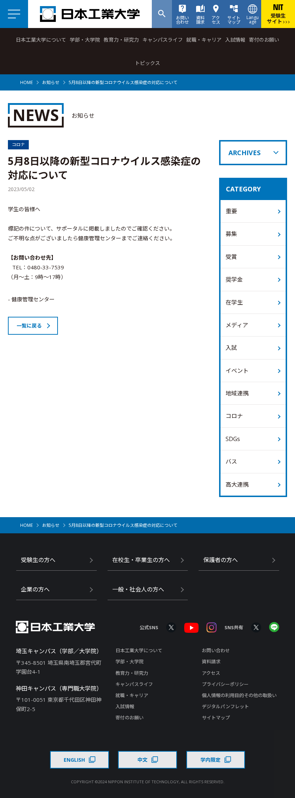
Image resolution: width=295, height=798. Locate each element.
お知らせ (50, 82)
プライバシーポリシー (225, 684)
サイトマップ (216, 717)
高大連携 (237, 484)
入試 (231, 348)
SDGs (233, 439)
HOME (26, 82)
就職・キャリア (204, 39)
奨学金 (234, 279)
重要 (231, 211)
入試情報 (235, 39)
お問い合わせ (216, 650)
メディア (237, 325)
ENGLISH (74, 759)
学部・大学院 (85, 39)
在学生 (234, 302)
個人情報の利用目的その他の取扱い (239, 695)
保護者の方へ (220, 560)
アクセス (211, 673)
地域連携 (237, 393)
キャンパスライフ (162, 39)
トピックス (147, 63)
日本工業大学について (41, 39)
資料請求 (211, 661)
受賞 (231, 257)
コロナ (234, 416)
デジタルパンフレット (225, 706)
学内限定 (210, 759)
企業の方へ (35, 589)
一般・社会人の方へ (138, 589)
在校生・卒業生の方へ (141, 560)
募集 (231, 234)
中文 (142, 759)
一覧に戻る (29, 325)
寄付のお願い (264, 39)
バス (231, 461)
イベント (237, 371)
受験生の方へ (38, 560)
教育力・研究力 (121, 39)
